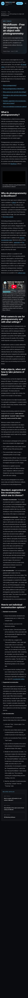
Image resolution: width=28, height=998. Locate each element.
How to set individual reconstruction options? (15, 106)
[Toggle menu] (25, 3)
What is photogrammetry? (10, 85)
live (23, 242)
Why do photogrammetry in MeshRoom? (13, 88)
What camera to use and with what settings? (14, 92)
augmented (17, 242)
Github (14, 202)
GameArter (3, 11)
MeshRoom (14, 163)
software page (21, 272)
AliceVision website (8, 216)
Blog (9, 11)
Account (19, 3)
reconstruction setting (18, 679)
